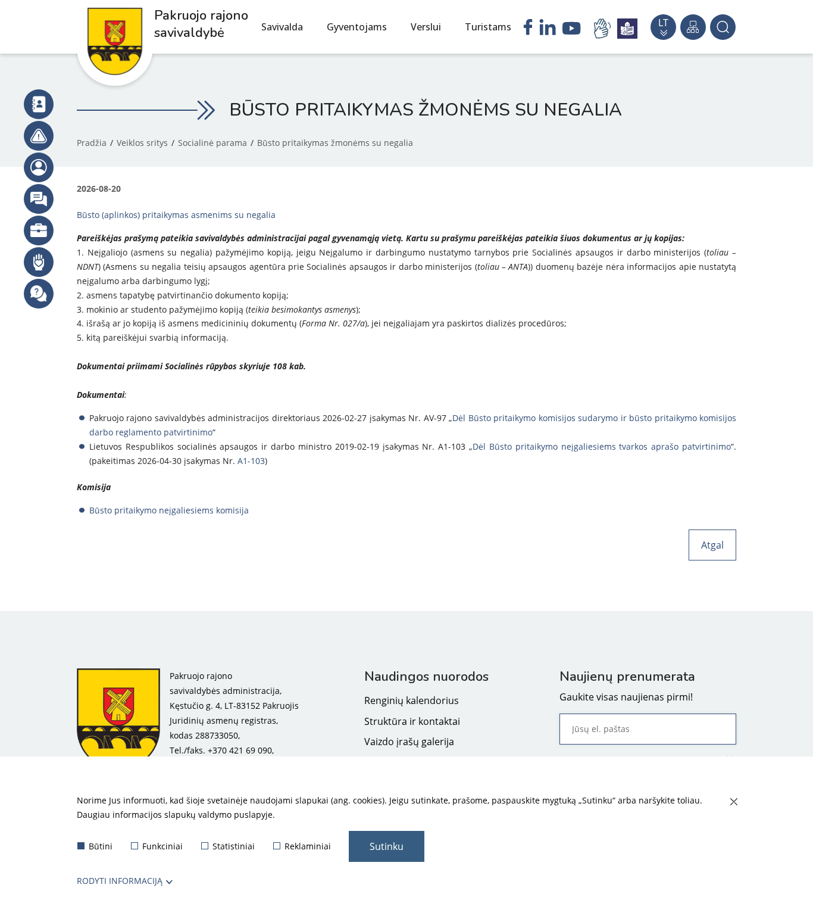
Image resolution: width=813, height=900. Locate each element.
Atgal (712, 545)
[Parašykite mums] (39, 199)
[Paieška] (723, 27)
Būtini (100, 846)
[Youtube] (571, 29)
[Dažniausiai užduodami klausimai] (39, 294)
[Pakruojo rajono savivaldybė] (118, 720)
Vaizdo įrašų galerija (409, 741)
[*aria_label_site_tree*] (693, 27)
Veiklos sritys (142, 142)
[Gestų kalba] (604, 28)
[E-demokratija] (39, 230)
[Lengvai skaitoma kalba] (627, 28)
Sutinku (387, 846)
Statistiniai (233, 846)
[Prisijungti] (39, 167)
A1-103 (251, 460)
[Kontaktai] (39, 104)
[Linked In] (547, 28)
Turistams (488, 26)
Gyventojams (357, 26)
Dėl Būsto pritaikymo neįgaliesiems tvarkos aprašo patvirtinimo (602, 446)
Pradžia (92, 142)
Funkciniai (162, 846)
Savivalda (282, 26)
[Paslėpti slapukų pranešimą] (733, 802)
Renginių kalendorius (411, 700)
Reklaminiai (307, 846)
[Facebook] (528, 28)
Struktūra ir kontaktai (412, 721)
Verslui (426, 26)
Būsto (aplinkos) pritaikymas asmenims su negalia (176, 214)
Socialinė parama (212, 142)
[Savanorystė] (39, 262)
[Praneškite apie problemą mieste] (39, 136)
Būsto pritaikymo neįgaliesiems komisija (169, 510)
